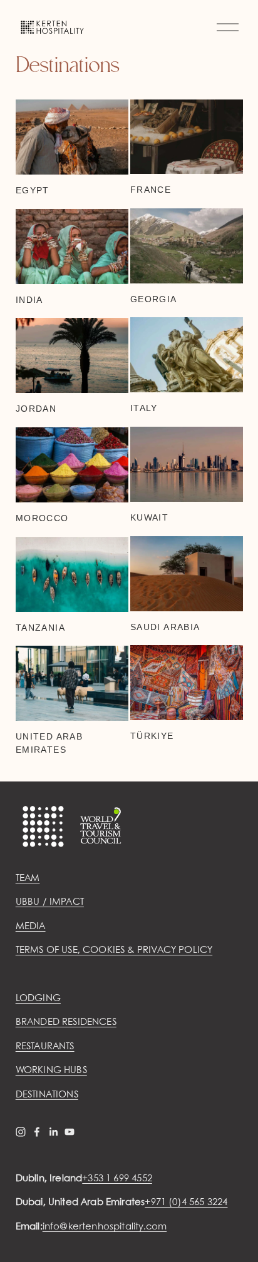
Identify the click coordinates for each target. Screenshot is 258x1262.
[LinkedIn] (53, 1132)
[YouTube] (69, 1132)
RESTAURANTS (45, 1046)
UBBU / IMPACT (50, 902)
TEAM (28, 878)
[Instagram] (21, 1132)
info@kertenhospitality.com (105, 1227)
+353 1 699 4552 (117, 1178)
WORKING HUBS (51, 1070)
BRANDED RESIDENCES (66, 1022)
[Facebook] (37, 1132)
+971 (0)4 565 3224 (186, 1202)
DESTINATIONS (47, 1095)
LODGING (38, 998)
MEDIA (31, 926)
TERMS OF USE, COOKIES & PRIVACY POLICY (114, 950)
